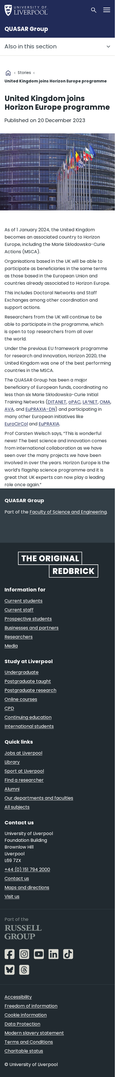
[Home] (45, 10)
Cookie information (26, 1015)
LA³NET (90, 402)
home (8, 72)
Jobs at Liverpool (23, 753)
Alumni (12, 789)
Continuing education (28, 717)
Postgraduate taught (28, 681)
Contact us (17, 878)
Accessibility (18, 997)
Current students (24, 601)
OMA (105, 402)
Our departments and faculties (39, 798)
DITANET (57, 402)
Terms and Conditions (29, 1042)
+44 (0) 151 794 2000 (27, 869)
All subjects (17, 807)
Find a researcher (24, 780)
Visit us (12, 896)
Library (12, 762)
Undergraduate (22, 672)
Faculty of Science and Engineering (68, 512)
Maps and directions (27, 887)
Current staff (19, 610)
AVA (9, 409)
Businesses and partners (32, 628)
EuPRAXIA (49, 424)
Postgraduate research (30, 690)
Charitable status (24, 1051)
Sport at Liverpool (24, 771)
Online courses (21, 699)
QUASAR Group (26, 29)
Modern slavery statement (34, 1033)
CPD (9, 708)
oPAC (74, 402)
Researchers (19, 637)
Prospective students (28, 619)
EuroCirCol (16, 424)
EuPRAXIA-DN (40, 409)
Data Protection (22, 1024)
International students (29, 726)
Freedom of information (31, 1006)
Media (11, 646)
